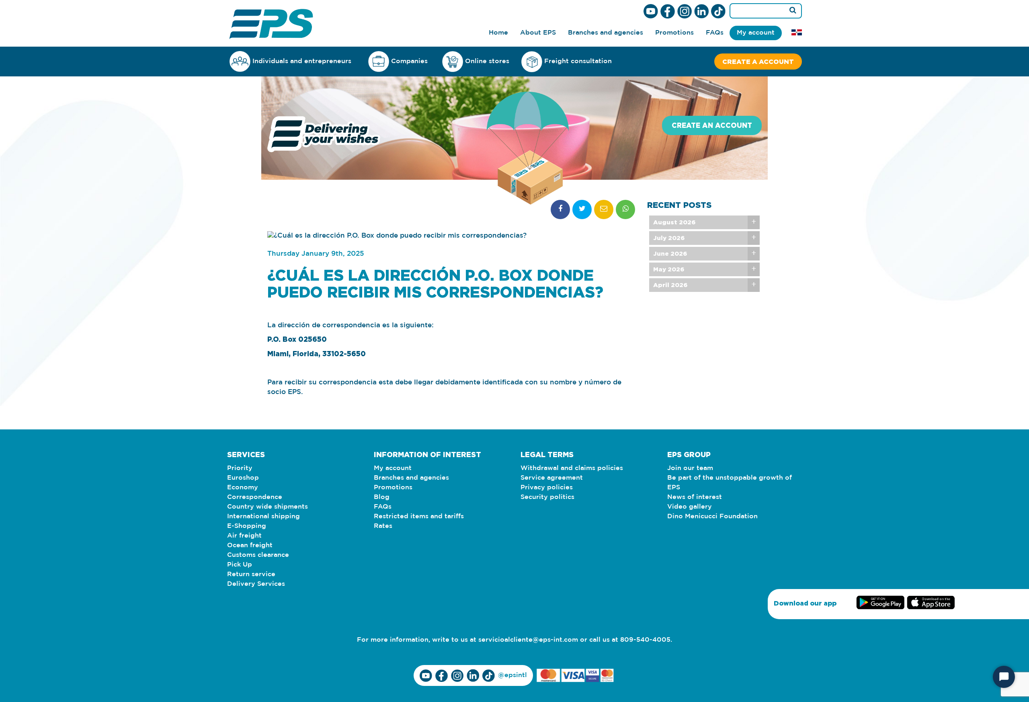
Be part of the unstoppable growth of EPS (729, 483)
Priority (239, 468)
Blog (381, 497)
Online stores (487, 61)
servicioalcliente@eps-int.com (528, 640)
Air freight (244, 536)
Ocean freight (250, 545)
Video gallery (689, 507)
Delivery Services (256, 584)
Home (498, 33)
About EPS (538, 33)
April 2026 (670, 284)
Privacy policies (547, 487)
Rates (383, 526)
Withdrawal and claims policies (572, 468)
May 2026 (668, 269)
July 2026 (669, 237)
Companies (409, 61)
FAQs (715, 33)
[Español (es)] (796, 32)
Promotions (674, 33)
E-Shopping (246, 526)
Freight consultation (578, 61)
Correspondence (254, 497)
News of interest (694, 497)
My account (756, 33)
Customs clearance (258, 555)
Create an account (712, 125)
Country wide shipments (267, 507)
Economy (242, 487)
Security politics (547, 497)
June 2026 (670, 253)
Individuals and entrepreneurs (301, 61)
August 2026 (674, 222)
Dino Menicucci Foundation (712, 516)
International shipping (263, 516)
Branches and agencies (605, 33)
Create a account (758, 61)
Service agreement (552, 478)
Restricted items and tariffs (419, 516)
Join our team (690, 468)
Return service (251, 574)
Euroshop (243, 478)
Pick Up (239, 565)
